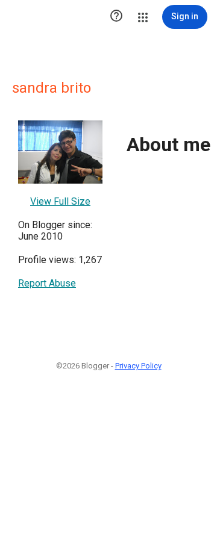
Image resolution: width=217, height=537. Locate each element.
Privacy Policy (138, 365)
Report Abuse (47, 283)
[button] (116, 16)
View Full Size (60, 201)
